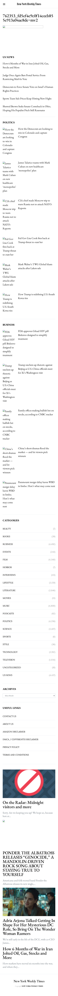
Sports (7, 636)
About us (8, 724)
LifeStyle (8, 582)
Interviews (9, 575)
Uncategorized (12, 667)
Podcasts (8, 613)
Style (6, 644)
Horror (7, 567)
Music (6, 605)
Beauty (7, 528)
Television (9, 659)
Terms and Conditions (16, 754)
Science (7, 629)
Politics (7, 621)
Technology (10, 652)
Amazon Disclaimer (14, 731)
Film (5, 559)
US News (7, 675)
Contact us (9, 716)
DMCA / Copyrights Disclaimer (20, 739)
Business (8, 544)
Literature (9, 590)
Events (7, 551)
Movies (7, 598)
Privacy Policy (11, 747)
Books (6, 536)
